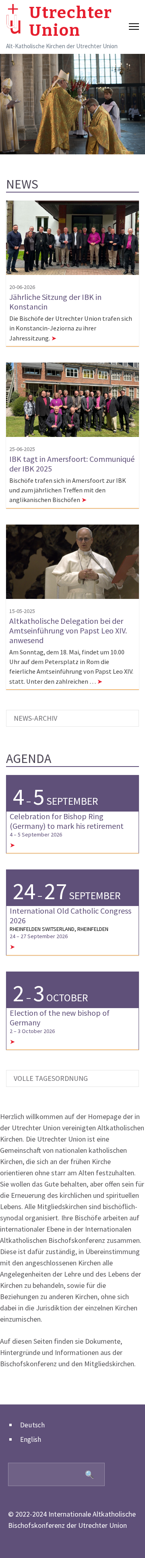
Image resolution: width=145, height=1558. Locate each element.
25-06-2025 (22, 449)
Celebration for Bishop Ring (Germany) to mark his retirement (67, 821)
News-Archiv (35, 718)
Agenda (28, 758)
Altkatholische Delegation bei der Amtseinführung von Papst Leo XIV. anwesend (68, 630)
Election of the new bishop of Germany (60, 1017)
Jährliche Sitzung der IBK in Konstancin (55, 302)
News (22, 184)
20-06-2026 (22, 287)
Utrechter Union (70, 21)
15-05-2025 (22, 611)
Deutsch (32, 1425)
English (30, 1439)
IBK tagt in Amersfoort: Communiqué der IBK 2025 (72, 464)
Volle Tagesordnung (51, 1078)
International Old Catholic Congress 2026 (70, 915)
